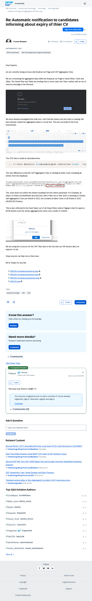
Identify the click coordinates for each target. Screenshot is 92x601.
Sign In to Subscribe (73, 29)
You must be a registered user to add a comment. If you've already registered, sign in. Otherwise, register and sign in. (42, 397)
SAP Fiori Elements (13, 52)
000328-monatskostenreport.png (24, 275)
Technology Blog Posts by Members (22, 449)
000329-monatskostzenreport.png (24, 278)
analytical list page (13, 293)
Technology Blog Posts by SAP (20, 475)
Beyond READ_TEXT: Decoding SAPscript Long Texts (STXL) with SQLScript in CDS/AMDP (44, 446)
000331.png (15, 281)
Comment (80, 302)
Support (69, 589)
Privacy (23, 576)
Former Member (20, 42)
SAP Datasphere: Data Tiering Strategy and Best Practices (30, 473)
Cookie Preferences (23, 595)
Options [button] (85, 30)
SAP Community (11, 8)
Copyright (23, 582)
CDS (28, 293)
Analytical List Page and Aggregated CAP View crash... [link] (25, 11)
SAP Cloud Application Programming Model (36, 52)
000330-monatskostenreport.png (24, 271)
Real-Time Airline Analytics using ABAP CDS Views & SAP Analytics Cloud (36, 454)
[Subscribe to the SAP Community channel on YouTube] (48, 568)
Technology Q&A (53, 8)
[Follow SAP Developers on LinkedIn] (52, 568)
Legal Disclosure (69, 582)
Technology (42, 8)
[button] (76, 42)
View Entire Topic (13, 363)
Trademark (23, 589)
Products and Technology (27, 8)
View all (9, 554)
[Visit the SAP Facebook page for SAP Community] (39, 568)
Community (19, 3)
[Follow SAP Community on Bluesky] (44, 568)
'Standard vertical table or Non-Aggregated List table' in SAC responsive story (38, 480)
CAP (23, 293)
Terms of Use (69, 576)
